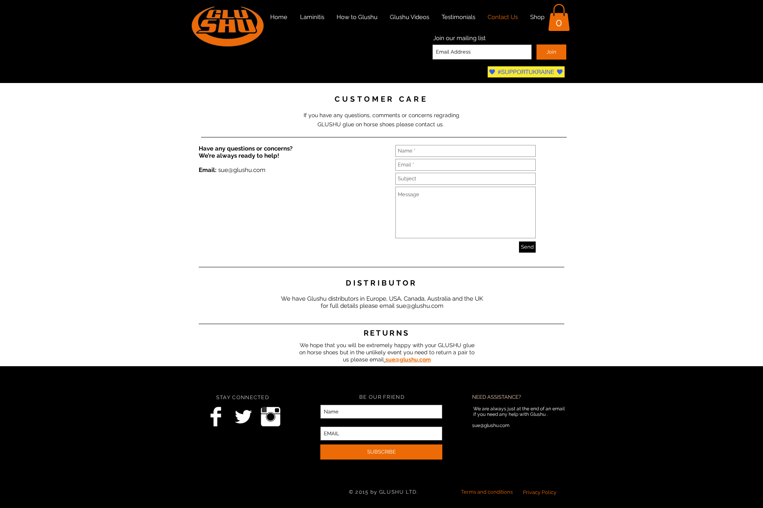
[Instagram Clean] (271, 417)
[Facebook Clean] (216, 417)
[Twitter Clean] (243, 417)
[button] (559, 17)
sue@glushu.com (241, 170)
